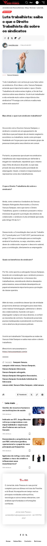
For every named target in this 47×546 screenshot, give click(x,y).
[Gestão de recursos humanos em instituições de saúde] (39, 410)
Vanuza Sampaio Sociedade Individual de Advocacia (19, 380)
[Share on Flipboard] (15, 38)
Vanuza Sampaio (28, 366)
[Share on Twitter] (12, 38)
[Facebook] (20, 535)
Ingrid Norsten (13, 45)
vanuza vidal (7, 385)
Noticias (7, 11)
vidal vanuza (38, 385)
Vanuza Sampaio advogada (13, 372)
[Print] (42, 395)
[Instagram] (23, 535)
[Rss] (26, 535)
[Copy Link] (19, 38)
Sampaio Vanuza (20, 362)
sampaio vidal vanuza (11, 366)
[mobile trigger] (42, 2)
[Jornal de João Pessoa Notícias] (10, 2)
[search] (26, 2)
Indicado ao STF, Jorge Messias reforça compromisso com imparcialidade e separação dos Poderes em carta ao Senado (16, 425)
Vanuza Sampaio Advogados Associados (19, 376)
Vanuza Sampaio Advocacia (13, 369)
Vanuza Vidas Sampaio (23, 385)
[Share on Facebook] (8, 38)
